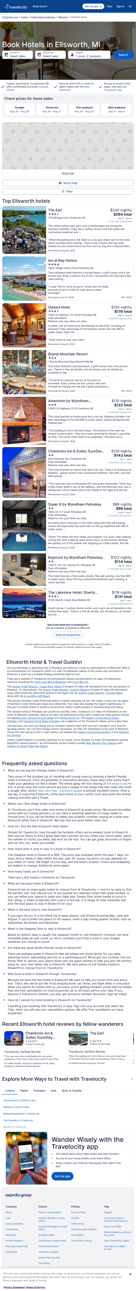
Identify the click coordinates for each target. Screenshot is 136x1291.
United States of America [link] (43, 17)
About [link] (9, 1212)
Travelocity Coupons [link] (48, 1252)
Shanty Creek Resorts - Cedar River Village (37, 686)
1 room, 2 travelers (88, 56)
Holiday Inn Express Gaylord (94, 732)
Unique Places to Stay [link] (49, 1257)
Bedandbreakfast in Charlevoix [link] (21, 1113)
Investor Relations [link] (14, 1240)
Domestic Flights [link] (46, 1235)
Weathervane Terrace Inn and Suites (32, 717)
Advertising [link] (11, 1252)
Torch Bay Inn (80, 681)
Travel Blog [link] (44, 1263)
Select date (17, 56)
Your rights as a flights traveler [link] (115, 1247)
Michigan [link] (63, 17)
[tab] (9, 1090)
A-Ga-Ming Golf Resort (37, 696)
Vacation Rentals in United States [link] (51, 1219)
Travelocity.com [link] (10, 17)
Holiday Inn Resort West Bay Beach (27, 746)
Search (123, 55)
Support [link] (108, 1212)
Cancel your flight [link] (112, 1226)
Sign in (120, 6)
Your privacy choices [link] (81, 1240)
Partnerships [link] (12, 1229)
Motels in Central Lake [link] (16, 1106)
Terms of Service (35, 1287)
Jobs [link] (8, 1218)
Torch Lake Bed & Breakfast (50, 681)
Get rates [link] (126, 297)
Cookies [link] (75, 1218)
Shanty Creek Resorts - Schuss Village (101, 692)
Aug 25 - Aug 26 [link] (19, 111)
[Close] (130, 1274)
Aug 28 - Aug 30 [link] (84, 111)
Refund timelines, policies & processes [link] (117, 1233)
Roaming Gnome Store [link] (17, 1246)
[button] (68, 1079)
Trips (109, 6)
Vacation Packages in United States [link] (52, 1228)
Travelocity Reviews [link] (48, 1246)
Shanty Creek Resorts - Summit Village (65, 689)
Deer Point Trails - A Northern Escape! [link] (60, 790)
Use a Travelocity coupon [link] (116, 1240)
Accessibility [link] (77, 1235)
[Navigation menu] (130, 6)
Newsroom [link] (11, 1235)
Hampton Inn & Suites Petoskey (42, 721)
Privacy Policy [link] (78, 1212)
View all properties (68, 635)
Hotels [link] (24, 17)
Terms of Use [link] (77, 1223)
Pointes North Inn (69, 717)
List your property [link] (14, 1223)
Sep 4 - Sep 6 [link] (117, 111)
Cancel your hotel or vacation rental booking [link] (115, 1219)
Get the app (62, 1176)
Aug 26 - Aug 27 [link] (51, 111)
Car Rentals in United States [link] (52, 1240)
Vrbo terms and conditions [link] (84, 1229)
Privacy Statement (14, 1287)
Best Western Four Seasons (101, 742)
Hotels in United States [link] (49, 1212)
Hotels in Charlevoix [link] (15, 1127)
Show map (70, 183)
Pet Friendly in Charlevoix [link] (18, 1120)
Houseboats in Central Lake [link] (19, 1100)
